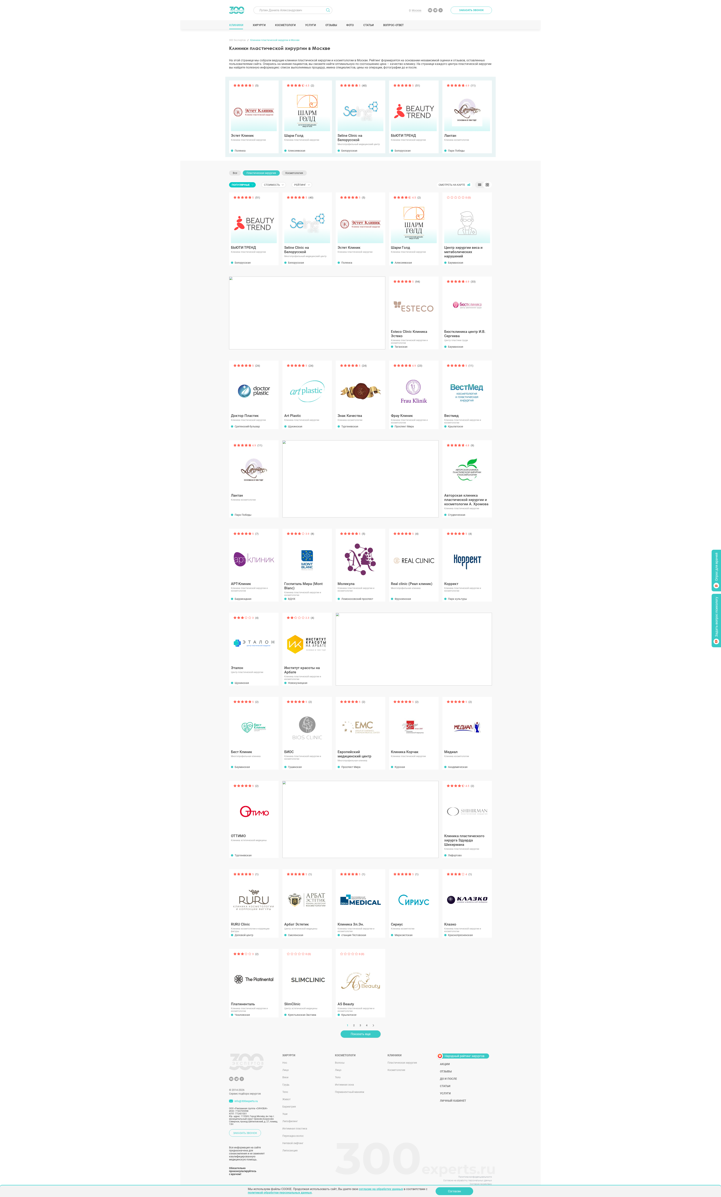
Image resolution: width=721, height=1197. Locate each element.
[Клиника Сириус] (414, 895)
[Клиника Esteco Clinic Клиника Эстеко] (414, 302)
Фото (350, 25)
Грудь (286, 1084)
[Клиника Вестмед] (467, 386)
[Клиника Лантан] (467, 106)
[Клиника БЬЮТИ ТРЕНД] (414, 106)
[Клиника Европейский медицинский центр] (360, 722)
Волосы (340, 1062)
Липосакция (290, 1150)
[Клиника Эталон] (254, 638)
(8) (312, 533)
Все (235, 172)
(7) (257, 533)
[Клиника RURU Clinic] (254, 895)
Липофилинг (290, 1121)
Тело (285, 1091)
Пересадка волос (293, 1135)
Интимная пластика (294, 1128)
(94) (417, 281)
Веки (285, 1077)
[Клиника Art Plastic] (307, 386)
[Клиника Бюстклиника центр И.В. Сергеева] (467, 302)
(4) (417, 533)
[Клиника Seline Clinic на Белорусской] (360, 106)
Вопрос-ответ (393, 25)
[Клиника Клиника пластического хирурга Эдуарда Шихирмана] (467, 807)
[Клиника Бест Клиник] (254, 722)
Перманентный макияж (349, 1091)
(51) (417, 85)
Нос (284, 1062)
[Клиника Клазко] (467, 895)
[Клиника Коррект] (467, 554)
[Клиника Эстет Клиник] (254, 106)
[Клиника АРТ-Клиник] (254, 554)
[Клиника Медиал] (467, 722)
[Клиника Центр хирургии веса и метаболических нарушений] (467, 218)
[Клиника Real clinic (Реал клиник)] (414, 554)
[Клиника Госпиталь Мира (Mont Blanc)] (307, 554)
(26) (257, 365)
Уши (284, 1113)
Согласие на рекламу (481, 1184)
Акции (445, 1064)
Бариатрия (289, 1106)
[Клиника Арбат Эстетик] (307, 895)
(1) (257, 874)
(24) (310, 365)
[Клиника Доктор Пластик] (254, 386)
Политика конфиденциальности (475, 1177)
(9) (472, 445)
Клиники (236, 25)
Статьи (368, 25)
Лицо (285, 1069)
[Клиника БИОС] (307, 722)
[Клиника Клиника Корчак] (414, 722)
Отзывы (331, 25)
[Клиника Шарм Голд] (307, 106)
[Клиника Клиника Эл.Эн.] (360, 895)
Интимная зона (344, 1084)
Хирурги (259, 25)
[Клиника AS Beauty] (360, 975)
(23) (419, 365)
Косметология (294, 172)
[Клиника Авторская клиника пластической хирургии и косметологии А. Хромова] (467, 466)
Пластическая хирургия (261, 172)
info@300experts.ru (246, 1101)
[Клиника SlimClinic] (307, 975)
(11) (473, 85)
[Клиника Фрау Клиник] (414, 386)
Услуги (310, 25)
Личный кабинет (453, 1100)
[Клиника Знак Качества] (360, 386)
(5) (257, 85)
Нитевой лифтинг (292, 1143)
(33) (473, 281)
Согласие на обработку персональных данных (467, 1180)
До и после (448, 1078)
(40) (364, 85)
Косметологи (285, 25)
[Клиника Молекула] (360, 554)
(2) (312, 85)
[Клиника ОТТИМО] (254, 807)
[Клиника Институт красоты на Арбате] (307, 638)
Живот (286, 1099)
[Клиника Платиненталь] (254, 975)
